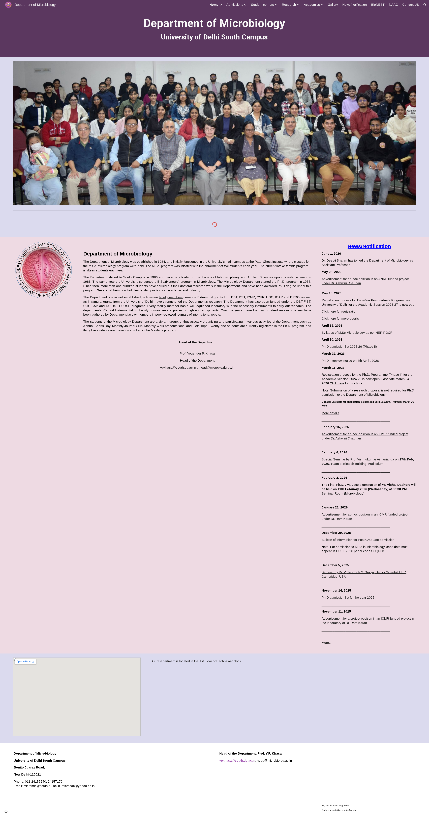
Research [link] (289, 4)
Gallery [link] (333, 4)
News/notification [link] (354, 4)
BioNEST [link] (378, 4)
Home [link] (214, 4)
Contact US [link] (410, 4)
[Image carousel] (214, 133)
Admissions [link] (234, 4)
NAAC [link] (393, 4)
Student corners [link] (262, 4)
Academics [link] (312, 4)
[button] (425, 5)
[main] (214, 28)
